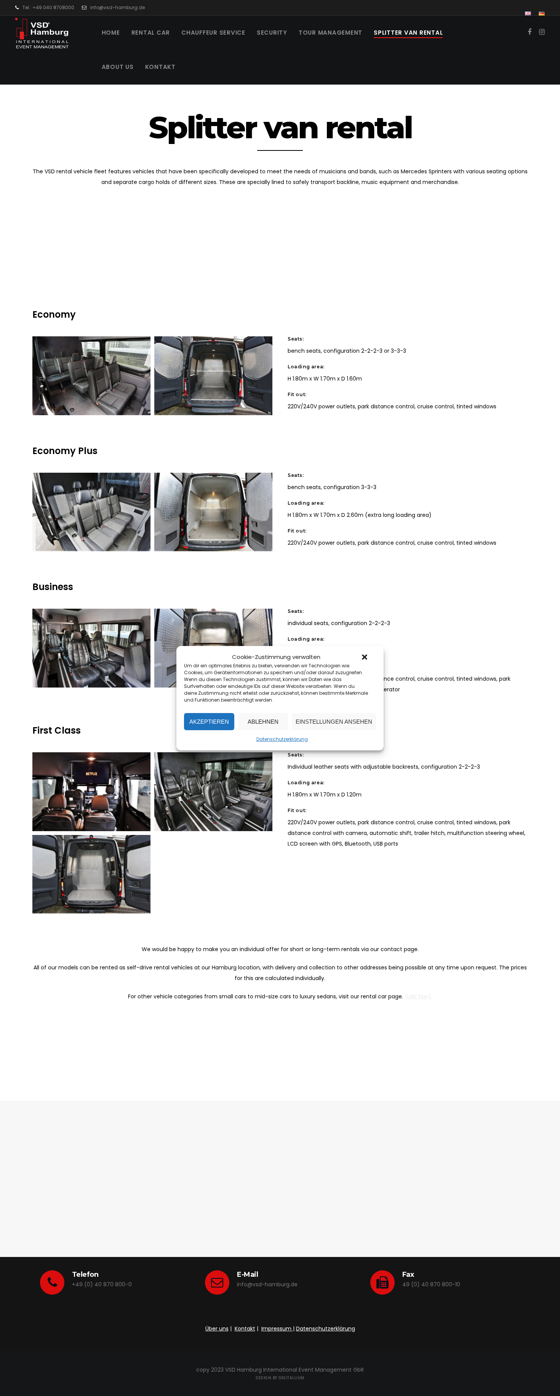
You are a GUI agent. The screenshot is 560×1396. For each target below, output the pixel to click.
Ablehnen (263, 721)
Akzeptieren (209, 721)
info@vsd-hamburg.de (117, 7)
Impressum (277, 1328)
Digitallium (291, 1378)
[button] (364, 657)
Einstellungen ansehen (334, 721)
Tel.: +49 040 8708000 (48, 7)
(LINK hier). (418, 996)
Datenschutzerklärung (282, 739)
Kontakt (245, 1328)
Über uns (217, 1328)
